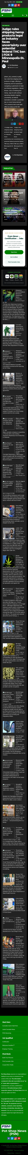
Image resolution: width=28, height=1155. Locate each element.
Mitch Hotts (20, 404)
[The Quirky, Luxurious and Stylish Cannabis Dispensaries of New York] (8, 833)
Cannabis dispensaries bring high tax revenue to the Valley (20, 328)
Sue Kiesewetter (21, 969)
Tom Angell (19, 564)
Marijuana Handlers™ (8, 1045)
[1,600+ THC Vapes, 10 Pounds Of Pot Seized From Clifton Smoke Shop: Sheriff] (8, 533)
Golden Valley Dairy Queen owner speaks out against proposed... (20, 725)
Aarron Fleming (20, 449)
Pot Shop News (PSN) (14, 1132)
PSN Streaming (6, 1033)
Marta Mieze (20, 793)
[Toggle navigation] (13, 15)
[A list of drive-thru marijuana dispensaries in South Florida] (8, 903)
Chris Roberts (20, 514)
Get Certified (14, 257)
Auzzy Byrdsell (20, 768)
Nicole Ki (19, 992)
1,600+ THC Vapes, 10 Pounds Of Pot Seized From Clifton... (20, 531)
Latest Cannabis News (8, 1029)
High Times (19, 597)
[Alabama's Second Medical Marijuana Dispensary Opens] (8, 295)
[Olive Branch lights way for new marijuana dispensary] (8, 448)
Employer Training (7, 1049)
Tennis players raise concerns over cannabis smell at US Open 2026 (13, 213)
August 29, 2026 (10, 181)
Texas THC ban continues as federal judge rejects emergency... (20, 624)
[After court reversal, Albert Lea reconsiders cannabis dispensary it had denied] (8, 990)
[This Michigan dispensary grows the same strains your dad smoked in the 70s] (8, 741)
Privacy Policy (11, 1153)
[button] (22, 15)
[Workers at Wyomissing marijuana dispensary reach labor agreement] (8, 378)
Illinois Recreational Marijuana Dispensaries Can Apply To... (20, 559)
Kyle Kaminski (20, 744)
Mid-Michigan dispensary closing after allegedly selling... (19, 696)
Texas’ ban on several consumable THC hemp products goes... (20, 940)
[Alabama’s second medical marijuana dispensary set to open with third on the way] (8, 356)
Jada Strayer (20, 858)
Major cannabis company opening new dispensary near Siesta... (20, 422)
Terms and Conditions (19, 1150)
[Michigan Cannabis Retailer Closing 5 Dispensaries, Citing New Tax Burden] (8, 649)
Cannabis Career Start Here (10, 1025)
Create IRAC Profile (7, 1065)
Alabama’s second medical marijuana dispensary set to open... (20, 354)
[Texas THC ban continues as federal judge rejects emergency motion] (8, 626)
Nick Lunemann (20, 730)
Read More (8, 120)
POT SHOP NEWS (8, 1150)
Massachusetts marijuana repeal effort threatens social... (20, 764)
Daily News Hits (5, 25)
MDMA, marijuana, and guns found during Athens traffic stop (13, 178)
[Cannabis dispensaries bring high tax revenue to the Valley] (8, 330)
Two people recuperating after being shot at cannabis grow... (20, 399)
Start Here (14, 252)
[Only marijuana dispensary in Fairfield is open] (8, 969)
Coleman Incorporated (17, 1147)
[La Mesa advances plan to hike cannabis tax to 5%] (8, 923)
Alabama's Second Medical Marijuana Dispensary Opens (20, 294)
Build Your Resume (7, 1057)
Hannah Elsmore (21, 924)
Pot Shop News (14, 65)
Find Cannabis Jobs (14, 262)
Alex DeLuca (20, 905)
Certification (5, 1041)
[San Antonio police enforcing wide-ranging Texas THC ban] (8, 810)
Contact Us (17, 1153)
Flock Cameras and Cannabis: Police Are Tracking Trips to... (20, 592)
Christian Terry (20, 945)
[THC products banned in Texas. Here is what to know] (8, 673)
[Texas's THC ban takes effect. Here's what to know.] (8, 879)
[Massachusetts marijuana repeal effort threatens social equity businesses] (8, 765)
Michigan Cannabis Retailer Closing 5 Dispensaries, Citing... (20, 647)
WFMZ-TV (19, 382)
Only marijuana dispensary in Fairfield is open (20, 966)
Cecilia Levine (20, 536)
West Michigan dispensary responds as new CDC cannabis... (20, 468)
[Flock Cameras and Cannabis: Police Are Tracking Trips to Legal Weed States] (8, 593)
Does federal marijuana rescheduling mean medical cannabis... (20, 509)
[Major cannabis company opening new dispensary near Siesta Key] (8, 423)
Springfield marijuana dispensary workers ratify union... (19, 788)
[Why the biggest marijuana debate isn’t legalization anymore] (8, 486)
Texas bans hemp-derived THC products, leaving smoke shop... (20, 853)
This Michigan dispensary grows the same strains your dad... (20, 739)
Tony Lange (20, 652)
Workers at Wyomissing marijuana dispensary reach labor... (19, 377)
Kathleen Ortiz (20, 881)
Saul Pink (19, 812)
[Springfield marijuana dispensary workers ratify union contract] (8, 789)
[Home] (2, 15)
